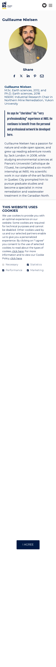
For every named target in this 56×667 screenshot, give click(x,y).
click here (18, 251)
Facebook (14, 76)
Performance (14, 270)
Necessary (12, 264)
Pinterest (35, 76)
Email (42, 76)
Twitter (21, 76)
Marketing (37, 270)
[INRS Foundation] (7, 5)
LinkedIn (28, 76)
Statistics (36, 264)
